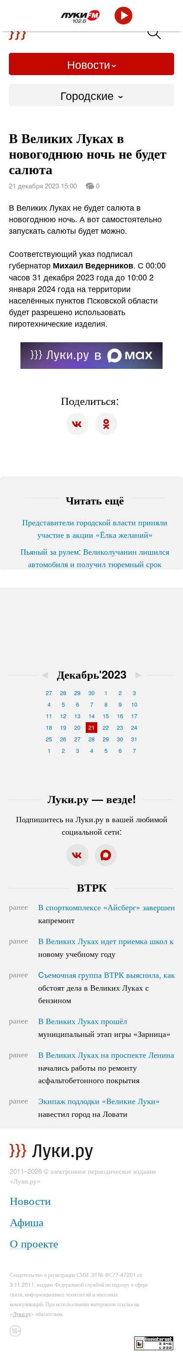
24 (134, 727)
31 (134, 739)
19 (63, 727)
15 (106, 716)
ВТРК (92, 887)
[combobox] (91, 95)
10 (134, 704)
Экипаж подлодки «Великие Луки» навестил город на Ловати (99, 1107)
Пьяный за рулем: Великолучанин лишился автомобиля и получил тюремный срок (94, 557)
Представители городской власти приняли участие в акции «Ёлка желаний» (94, 528)
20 (77, 727)
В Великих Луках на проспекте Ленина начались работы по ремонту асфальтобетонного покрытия (106, 1067)
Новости (88, 64)
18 (49, 727)
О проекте (34, 1242)
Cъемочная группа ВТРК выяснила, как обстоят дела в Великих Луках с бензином (106, 987)
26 (63, 739)
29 (77, 692)
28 (63, 692)
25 (49, 739)
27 (49, 692)
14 (91, 716)
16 (120, 716)
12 (63, 716)
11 (49, 716)
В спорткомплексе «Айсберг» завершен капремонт (106, 913)
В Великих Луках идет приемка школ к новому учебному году (106, 947)
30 (91, 692)
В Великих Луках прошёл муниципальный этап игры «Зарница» (104, 1027)
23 (120, 727)
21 (91, 727)
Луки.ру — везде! (92, 799)
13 (77, 716)
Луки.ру (22, 1313)
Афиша (27, 1221)
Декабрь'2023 (92, 674)
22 (106, 727)
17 (134, 716)
